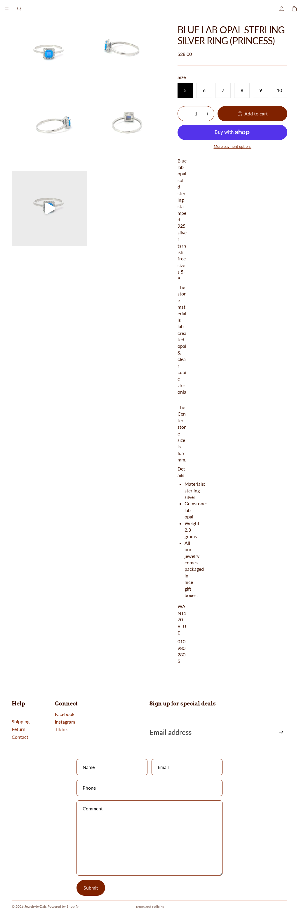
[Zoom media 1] (49, 55)
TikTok (61, 729)
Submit (91, 887)
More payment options (232, 146)
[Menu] (6, 8)
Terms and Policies (149, 906)
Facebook (64, 714)
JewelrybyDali (35, 906)
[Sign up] (281, 732)
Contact (20, 737)
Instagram (65, 721)
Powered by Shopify (63, 906)
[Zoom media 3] (49, 131)
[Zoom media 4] (126, 131)
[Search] (19, 8)
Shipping (20, 721)
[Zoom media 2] (126, 55)
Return (18, 729)
